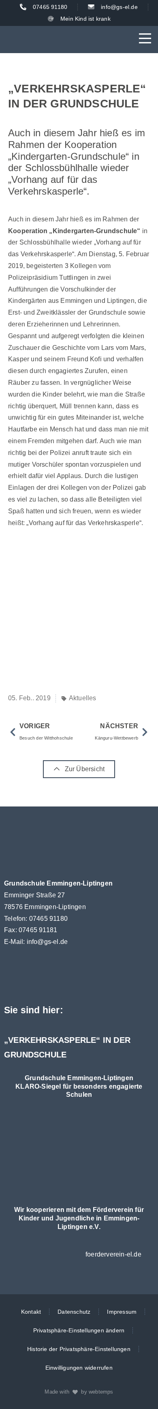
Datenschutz (74, 1311)
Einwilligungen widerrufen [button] (79, 1367)
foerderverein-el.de (113, 1254)
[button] (145, 39)
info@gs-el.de (47, 941)
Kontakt (31, 1311)
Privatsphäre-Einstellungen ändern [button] (79, 1330)
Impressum (122, 1311)
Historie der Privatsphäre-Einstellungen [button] (78, 1349)
